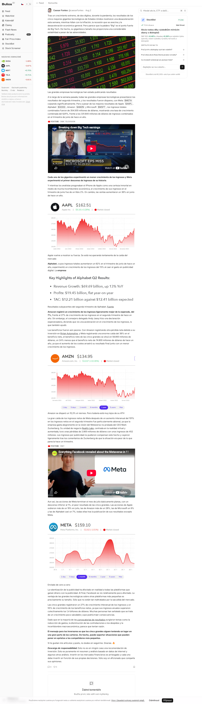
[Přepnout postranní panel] (33, 352)
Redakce (20, 90)
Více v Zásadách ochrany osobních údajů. (128, 700)
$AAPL (128, 103)
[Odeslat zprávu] (182, 67)
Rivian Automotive (69, 333)
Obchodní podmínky (19, 88)
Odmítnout (154, 700)
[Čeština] (22, 4)
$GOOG (61, 107)
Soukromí (5, 88)
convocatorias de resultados (91, 619)
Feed (41, 3)
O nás (12, 90)
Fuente (110, 306)
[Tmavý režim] (28, 4)
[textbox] (160, 67)
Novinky (5, 90)
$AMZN (80, 107)
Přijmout (167, 700)
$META (128, 100)
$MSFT (101, 107)
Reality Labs (88, 428)
